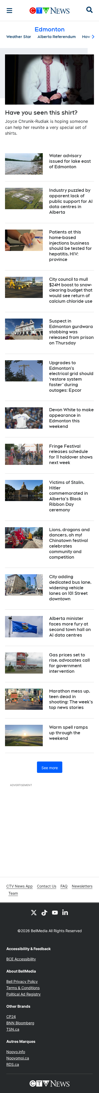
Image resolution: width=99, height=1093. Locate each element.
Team (13, 893)
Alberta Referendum (56, 37)
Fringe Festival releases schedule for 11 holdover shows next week (71, 454)
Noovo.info (15, 1051)
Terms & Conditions (23, 987)
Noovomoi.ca (17, 1058)
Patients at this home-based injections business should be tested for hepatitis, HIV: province (70, 246)
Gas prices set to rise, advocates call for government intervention (69, 663)
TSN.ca (12, 1029)
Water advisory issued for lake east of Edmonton (70, 161)
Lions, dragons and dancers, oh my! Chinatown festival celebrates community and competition (69, 543)
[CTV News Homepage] (49, 10)
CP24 (11, 1016)
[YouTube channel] (55, 912)
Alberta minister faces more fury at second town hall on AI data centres (70, 626)
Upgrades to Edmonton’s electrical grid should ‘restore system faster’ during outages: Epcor (71, 376)
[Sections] (9, 10)
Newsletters (82, 886)
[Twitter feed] (34, 912)
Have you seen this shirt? (41, 112)
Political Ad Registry (23, 994)
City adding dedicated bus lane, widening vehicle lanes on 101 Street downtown (70, 587)
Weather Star (18, 37)
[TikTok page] (44, 912)
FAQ (64, 886)
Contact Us (46, 886)
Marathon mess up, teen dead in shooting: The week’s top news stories (71, 699)
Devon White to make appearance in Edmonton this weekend (71, 418)
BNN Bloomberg (20, 1023)
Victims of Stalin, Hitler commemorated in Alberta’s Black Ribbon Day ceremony (68, 496)
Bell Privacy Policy (22, 981)
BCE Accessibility (21, 959)
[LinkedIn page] (65, 912)
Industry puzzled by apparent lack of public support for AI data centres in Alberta (71, 201)
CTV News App (19, 886)
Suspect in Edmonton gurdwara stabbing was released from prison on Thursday (71, 332)
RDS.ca (12, 1064)
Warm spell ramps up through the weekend (68, 733)
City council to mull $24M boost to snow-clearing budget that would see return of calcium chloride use (70, 290)
